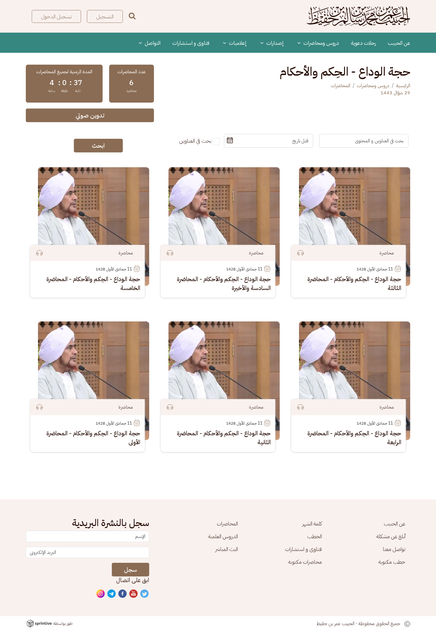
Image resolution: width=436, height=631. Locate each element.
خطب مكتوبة (391, 562)
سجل (130, 569)
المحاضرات (340, 85)
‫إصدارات (274, 43)
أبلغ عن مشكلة (390, 536)
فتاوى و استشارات (190, 43)
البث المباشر (226, 549)
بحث (132, 16)
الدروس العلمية (223, 536)
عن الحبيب (399, 43)
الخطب (314, 536)
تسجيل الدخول (56, 16)
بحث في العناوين (195, 141)
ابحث (98, 145)
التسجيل (105, 16)
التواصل (152, 43)
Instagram (100, 593)
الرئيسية (403, 85)
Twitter (144, 593)
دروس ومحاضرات (320, 43)
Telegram (111, 593)
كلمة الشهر (312, 524)
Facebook (122, 593)
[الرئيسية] (358, 16)
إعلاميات (237, 43)
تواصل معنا (394, 549)
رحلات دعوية (363, 43)
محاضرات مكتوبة (305, 562)
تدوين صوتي (90, 115)
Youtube (133, 593)
